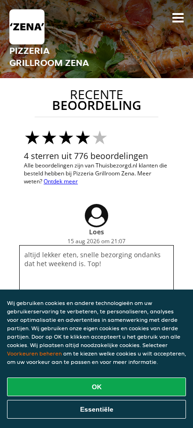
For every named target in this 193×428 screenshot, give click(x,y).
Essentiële (96, 409)
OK (97, 387)
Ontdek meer (61, 181)
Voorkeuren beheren (34, 353)
